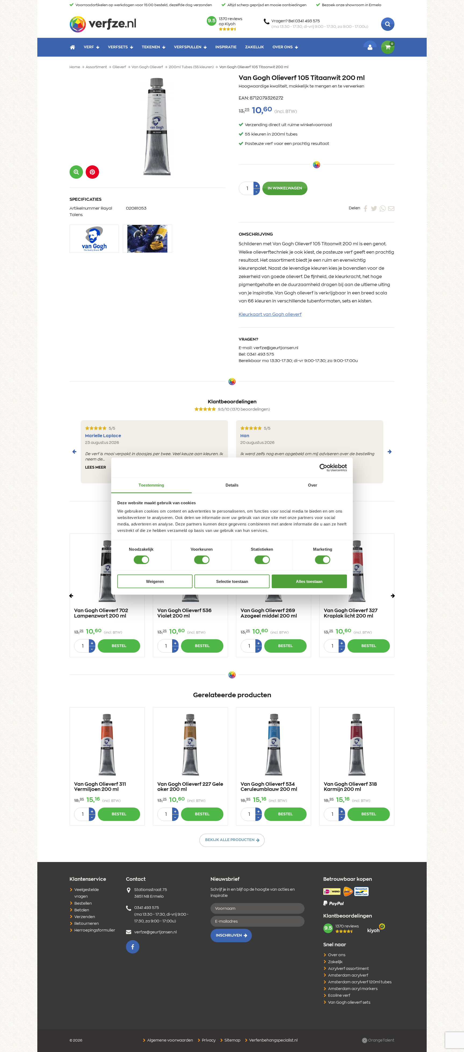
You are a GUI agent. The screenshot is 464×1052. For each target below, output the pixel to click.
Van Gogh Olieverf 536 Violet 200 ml (184, 613)
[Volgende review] (389, 451)
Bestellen (83, 903)
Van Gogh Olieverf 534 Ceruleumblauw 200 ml (269, 787)
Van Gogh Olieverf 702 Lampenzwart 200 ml (101, 613)
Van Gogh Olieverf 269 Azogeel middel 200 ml (269, 613)
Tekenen (151, 47)
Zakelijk (254, 47)
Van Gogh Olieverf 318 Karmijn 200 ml (350, 787)
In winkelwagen (285, 188)
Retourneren (86, 924)
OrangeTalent (380, 1040)
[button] (92, 172)
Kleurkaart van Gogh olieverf (270, 314)
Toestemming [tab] (151, 485)
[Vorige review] (74, 451)
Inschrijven (229, 935)
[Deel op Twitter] (374, 208)
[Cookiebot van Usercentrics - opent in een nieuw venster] (323, 467)
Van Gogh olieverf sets (349, 1002)
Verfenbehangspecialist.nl (273, 1040)
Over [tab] (312, 485)
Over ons (283, 47)
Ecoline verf (339, 996)
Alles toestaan (309, 581)
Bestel (119, 646)
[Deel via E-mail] (391, 208)
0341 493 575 (260, 354)
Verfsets (118, 47)
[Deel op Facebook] (365, 208)
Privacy (208, 1040)
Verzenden (84, 917)
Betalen (81, 910)
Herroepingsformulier (94, 930)
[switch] (201, 560)
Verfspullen (187, 47)
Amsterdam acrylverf (348, 975)
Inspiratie (226, 47)
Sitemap (232, 1040)
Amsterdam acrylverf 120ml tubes (360, 982)
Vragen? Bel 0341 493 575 (319, 24)
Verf (89, 47)
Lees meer (95, 467)
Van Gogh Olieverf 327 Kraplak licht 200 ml (351, 613)
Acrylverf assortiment (348, 969)
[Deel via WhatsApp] (382, 208)
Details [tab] (232, 485)
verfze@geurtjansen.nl (275, 348)
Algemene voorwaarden (169, 1040)
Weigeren (155, 581)
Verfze (103, 24)
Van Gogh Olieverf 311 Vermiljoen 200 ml (100, 787)
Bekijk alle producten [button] (230, 840)
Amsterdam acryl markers (353, 989)
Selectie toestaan (232, 581)
